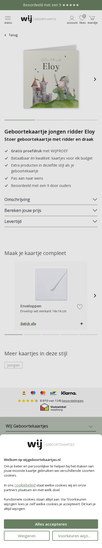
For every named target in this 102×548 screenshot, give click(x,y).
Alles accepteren (51, 524)
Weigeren (27, 535)
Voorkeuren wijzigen (76, 535)
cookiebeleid (25, 485)
